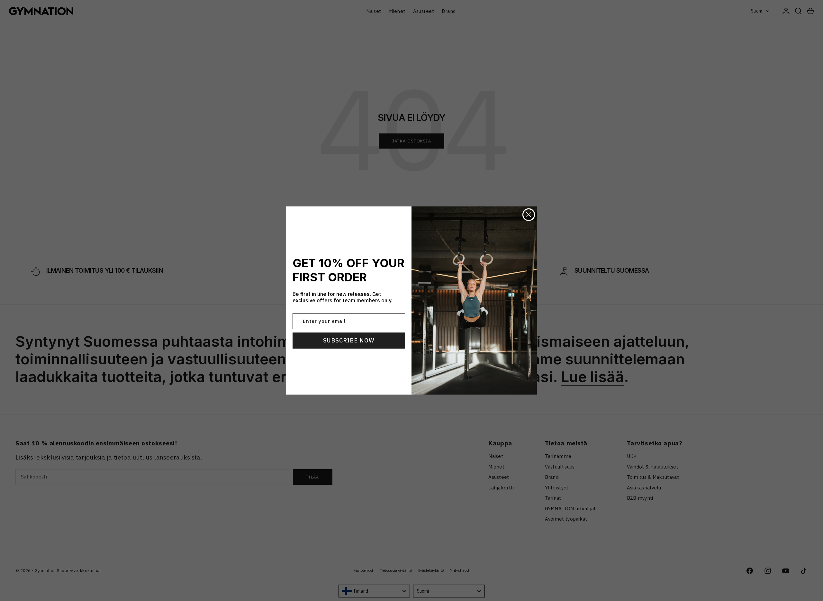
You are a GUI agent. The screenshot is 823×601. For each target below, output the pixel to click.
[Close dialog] (528, 214)
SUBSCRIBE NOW (349, 340)
